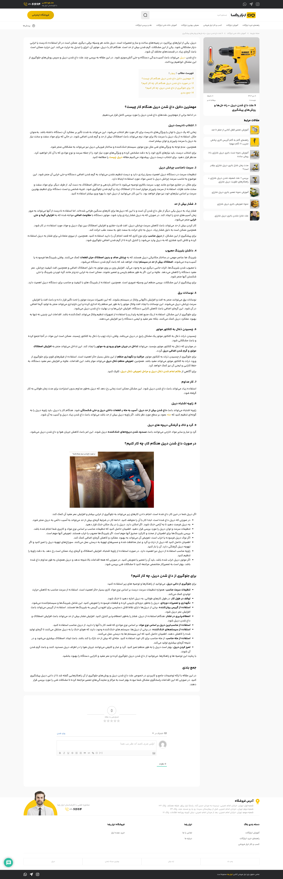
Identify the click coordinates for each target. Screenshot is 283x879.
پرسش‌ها (27, 25)
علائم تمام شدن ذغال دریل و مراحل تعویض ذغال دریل (151, 372)
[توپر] (60, 753)
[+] (101, 753)
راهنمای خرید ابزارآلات (249, 838)
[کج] (64, 753)
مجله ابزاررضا (254, 33)
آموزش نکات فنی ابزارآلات (236, 33)
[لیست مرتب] (76, 753)
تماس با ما (187, 833)
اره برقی (171, 861)
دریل (183, 58)
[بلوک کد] (89, 753)
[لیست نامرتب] (81, 753)
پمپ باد (230, 861)
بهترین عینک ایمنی (112, 861)
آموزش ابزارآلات (252, 833)
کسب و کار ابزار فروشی (248, 844)
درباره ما (188, 838)
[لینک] (93, 753)
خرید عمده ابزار (118, 833)
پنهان (172, 73)
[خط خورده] (72, 753)
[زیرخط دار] (68, 753)
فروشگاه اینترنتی (40, 15)
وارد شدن (61, 733)
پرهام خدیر (211, 100)
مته (169, 415)
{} (97, 753)
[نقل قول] (85, 753)
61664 (34, 4)
